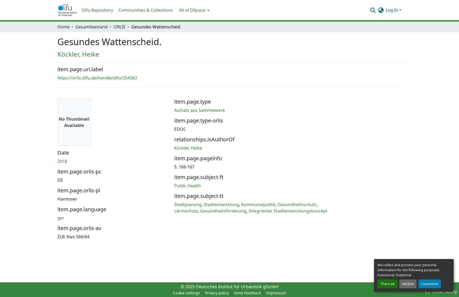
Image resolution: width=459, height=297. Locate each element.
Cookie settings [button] (186, 292)
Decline (408, 283)
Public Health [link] (187, 186)
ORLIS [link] (119, 27)
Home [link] (63, 27)
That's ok (387, 283)
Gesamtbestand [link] (91, 27)
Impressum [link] (276, 292)
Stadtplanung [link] (188, 204)
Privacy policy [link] (217, 292)
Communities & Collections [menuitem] (145, 10)
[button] (67, 10)
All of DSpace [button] (192, 10)
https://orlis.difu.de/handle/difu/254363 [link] (97, 78)
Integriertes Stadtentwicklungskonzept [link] (288, 211)
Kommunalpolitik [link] (258, 204)
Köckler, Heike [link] (78, 54)
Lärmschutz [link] (186, 211)
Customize (429, 283)
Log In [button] (392, 10)
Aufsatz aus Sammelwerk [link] (199, 110)
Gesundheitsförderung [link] (223, 211)
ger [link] (60, 218)
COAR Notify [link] (444, 292)
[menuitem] (194, 10)
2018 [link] (62, 161)
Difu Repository (97, 10)
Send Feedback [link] (247, 292)
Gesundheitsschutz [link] (297, 204)
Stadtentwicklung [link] (221, 204)
